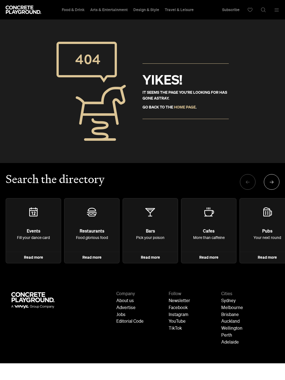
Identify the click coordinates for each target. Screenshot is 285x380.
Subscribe (231, 10)
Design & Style (146, 10)
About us (125, 301)
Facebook (178, 308)
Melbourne (232, 308)
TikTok (175, 328)
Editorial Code (130, 321)
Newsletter (179, 301)
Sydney (228, 301)
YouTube (177, 321)
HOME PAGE (185, 107)
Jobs (121, 315)
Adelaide (230, 342)
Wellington (231, 328)
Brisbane (230, 315)
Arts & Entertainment (109, 10)
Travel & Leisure (179, 10)
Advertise (126, 308)
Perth (226, 335)
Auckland (230, 321)
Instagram (178, 315)
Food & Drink (73, 10)
